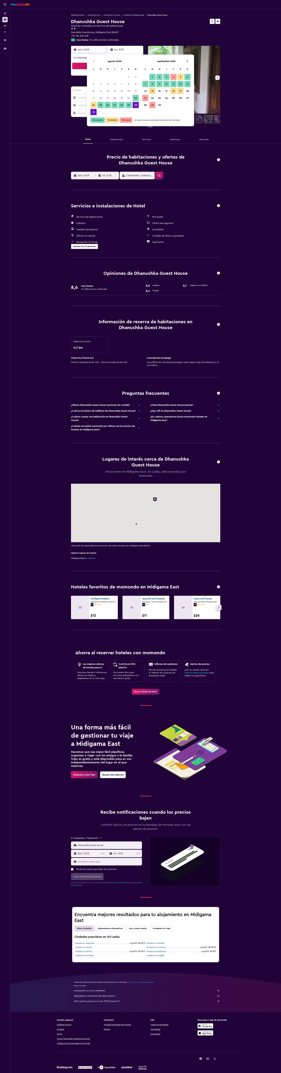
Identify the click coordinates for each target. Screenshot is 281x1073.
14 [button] (122, 91)
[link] (145, 692)
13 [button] (115, 91)
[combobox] (109, 845)
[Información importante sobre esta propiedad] (218, 325)
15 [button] (129, 91)
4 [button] (100, 84)
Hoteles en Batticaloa (156, 951)
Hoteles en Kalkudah (84, 943)
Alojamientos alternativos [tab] (110, 928)
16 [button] (136, 91)
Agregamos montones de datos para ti (94, 996)
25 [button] (100, 105)
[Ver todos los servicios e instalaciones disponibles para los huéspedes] (218, 206)
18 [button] (101, 98)
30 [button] (135, 105)
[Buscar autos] (5, 26)
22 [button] (128, 98)
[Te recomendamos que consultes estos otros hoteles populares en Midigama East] (218, 587)
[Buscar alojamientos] (5, 20)
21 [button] (122, 98)
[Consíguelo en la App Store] (205, 1033)
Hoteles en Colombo (156, 947)
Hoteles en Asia (94, 15)
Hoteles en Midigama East (133, 15)
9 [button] (135, 84)
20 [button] (114, 98)
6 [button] (114, 84)
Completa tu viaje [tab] (161, 928)
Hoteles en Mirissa (83, 951)
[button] (5, 4)
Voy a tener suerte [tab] (138, 928)
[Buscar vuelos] (5, 13)
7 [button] (121, 84)
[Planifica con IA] (5, 32)
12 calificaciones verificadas (104, 40)
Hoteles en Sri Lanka (111, 15)
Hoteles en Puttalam (84, 956)
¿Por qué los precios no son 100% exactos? (97, 1001)
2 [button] (135, 77)
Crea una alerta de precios (196, 673)
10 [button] (93, 91)
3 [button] (93, 84)
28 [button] (121, 105)
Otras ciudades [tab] (84, 928)
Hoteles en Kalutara (155, 943)
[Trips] (5, 40)
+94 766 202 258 (79, 36)
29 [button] (128, 105)
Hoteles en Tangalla (155, 956)
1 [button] (128, 77)
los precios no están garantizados (141, 982)
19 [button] (108, 98)
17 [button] (93, 98)
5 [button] (107, 84)
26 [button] (107, 105)
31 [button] (93, 112)
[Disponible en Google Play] (205, 1026)
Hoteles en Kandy (83, 947)
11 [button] (100, 91)
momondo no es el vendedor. (90, 990)
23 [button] (135, 98)
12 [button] (108, 91)
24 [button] (93, 105)
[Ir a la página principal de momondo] (20, 4)
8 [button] (128, 84)
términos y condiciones (118, 882)
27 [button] (114, 105)
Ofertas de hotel (77, 15)
